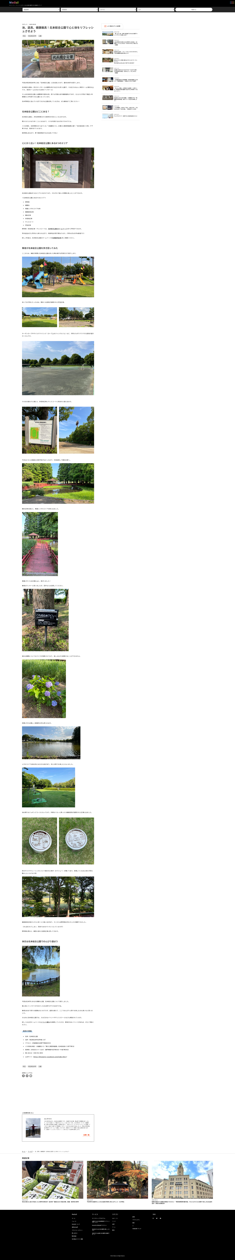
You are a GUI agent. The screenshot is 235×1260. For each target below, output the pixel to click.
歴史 (133, 1222)
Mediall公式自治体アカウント (99, 1225)
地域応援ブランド (136, 1228)
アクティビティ (136, 1220)
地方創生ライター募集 (77, 1239)
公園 (40, 36)
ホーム (23, 1151)
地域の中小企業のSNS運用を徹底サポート (101, 1233)
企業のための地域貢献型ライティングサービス (101, 1221)
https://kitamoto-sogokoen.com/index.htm (50, 1057)
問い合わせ (74, 1233)
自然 (113, 1224)
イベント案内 (45, 1022)
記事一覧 (86, 1135)
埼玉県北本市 (32, 36)
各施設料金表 (56, 238)
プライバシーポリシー (77, 1230)
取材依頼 (74, 1236)
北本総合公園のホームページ (57, 229)
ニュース (74, 1221)
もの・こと (115, 1218)
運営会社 (74, 1227)
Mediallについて (76, 1224)
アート (113, 1227)
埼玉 (24, 36)
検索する (193, 9)
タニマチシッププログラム (98, 1218)
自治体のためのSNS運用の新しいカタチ (101, 1229)
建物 (133, 1217)
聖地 (113, 1230)
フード (29, 1151)
